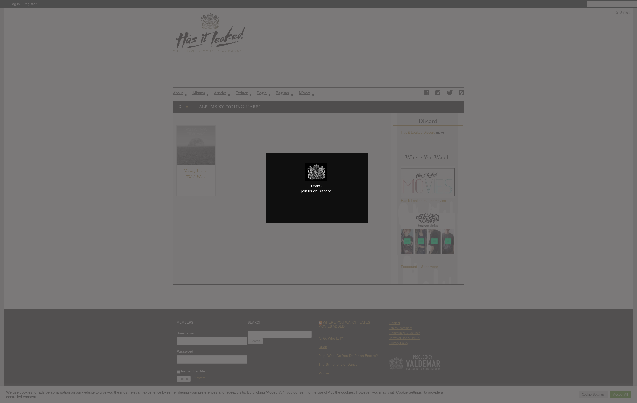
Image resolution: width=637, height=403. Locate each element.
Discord (324, 190)
